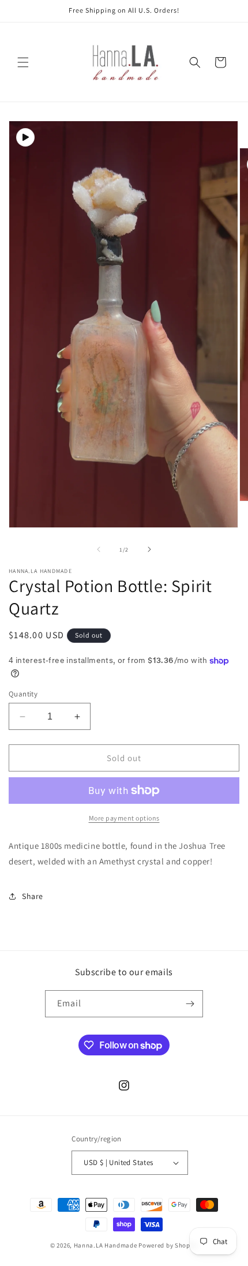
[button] (23, 62)
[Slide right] (149, 549)
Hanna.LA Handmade (105, 1245)
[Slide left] (98, 549)
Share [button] (32, 896)
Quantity (23, 694)
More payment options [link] (124, 818)
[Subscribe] (189, 1003)
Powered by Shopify (168, 1245)
